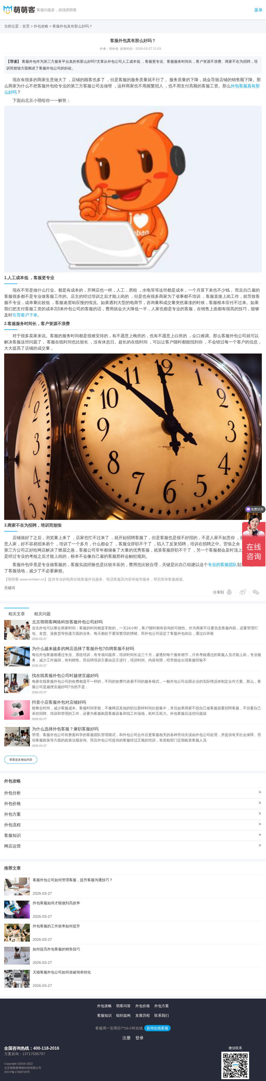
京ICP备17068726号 (17, 1071)
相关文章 (16, 614)
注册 (126, 1038)
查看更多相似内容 (20, 759)
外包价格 (142, 1006)
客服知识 (104, 1015)
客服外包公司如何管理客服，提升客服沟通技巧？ (73, 880)
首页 (26, 26)
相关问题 (42, 614)
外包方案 (161, 1006)
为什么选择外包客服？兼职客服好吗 (65, 729)
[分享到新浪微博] (243, 592)
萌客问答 (123, 1006)
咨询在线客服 (157, 1028)
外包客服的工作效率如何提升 (56, 926)
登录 (139, 1038)
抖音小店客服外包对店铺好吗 (59, 702)
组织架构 (123, 1015)
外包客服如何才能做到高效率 (56, 903)
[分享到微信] (255, 592)
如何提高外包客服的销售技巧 (56, 949)
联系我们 (161, 1015)
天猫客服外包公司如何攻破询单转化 (62, 972)
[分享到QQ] (229, 592)
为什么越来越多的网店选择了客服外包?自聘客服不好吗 (83, 649)
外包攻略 (41, 26)
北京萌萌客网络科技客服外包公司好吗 (67, 622)
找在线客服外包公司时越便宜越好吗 (65, 676)
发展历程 (142, 1015)
